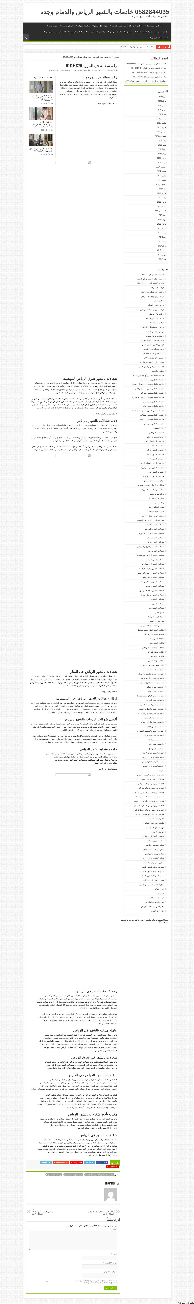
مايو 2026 (162, 97)
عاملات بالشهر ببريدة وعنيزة (152, 735)
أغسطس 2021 (160, 211)
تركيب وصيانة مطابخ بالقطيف (152, 327)
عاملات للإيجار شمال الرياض (153, 757)
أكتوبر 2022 (161, 193)
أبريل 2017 (162, 246)
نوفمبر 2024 (161, 171)
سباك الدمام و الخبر (156, 507)
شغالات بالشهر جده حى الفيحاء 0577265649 (138, 47)
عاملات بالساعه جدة (156, 691)
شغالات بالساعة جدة (156, 542)
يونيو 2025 (162, 145)
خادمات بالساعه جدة (156, 446)
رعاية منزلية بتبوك (157, 494)
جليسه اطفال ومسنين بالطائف (152, 415)
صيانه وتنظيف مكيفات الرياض (152, 626)
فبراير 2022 (161, 206)
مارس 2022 (161, 202)
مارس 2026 (161, 105)
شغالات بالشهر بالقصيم (155, 586)
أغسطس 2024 (160, 184)
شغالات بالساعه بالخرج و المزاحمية (150, 547)
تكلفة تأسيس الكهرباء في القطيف (150, 367)
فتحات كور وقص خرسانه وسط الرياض (149, 810)
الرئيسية (166, 25)
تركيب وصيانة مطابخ (153, 26)
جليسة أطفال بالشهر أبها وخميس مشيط (148, 375)
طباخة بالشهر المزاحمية (154, 634)
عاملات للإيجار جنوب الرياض (153, 753)
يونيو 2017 (162, 241)
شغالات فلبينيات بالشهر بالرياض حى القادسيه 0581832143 (42, 97)
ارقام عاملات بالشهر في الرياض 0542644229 (101, 1212)
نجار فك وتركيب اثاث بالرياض (152, 906)
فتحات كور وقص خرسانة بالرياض (151, 784)
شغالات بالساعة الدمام (155, 525)
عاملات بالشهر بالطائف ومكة (152, 722)
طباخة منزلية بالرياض (155, 652)
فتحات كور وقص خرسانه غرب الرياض (149, 805)
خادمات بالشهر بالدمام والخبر (152, 463)
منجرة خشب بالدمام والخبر (153, 880)
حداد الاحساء (159, 428)
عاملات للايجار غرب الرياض (153, 766)
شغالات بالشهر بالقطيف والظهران (150, 590)
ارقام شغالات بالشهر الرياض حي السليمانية (99, 1174)
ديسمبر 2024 (161, 167)
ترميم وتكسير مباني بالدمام (153, 345)
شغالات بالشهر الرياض (102, 57)
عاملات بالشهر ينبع (156, 748)
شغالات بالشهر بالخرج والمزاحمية (151, 573)
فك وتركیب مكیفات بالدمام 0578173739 (152, 32)
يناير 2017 (162, 259)
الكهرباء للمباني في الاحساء (153, 274)
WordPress (163, 922)
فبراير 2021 (161, 228)
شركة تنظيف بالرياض (159, 38)
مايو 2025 (162, 149)
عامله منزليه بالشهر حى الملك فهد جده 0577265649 (145, 81)
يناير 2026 (162, 114)
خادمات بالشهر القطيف (154, 454)
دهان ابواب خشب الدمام (154, 481)
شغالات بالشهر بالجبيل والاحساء (151, 568)
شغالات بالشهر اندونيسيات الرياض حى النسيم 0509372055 (42, 124)
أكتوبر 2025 (161, 127)
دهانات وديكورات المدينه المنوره (151, 485)
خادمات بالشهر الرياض (155, 450)
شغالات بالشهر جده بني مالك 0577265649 (149, 77)
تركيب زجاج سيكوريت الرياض (152, 292)
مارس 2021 (161, 224)
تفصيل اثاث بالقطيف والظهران (151, 362)
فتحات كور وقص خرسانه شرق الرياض (149, 797)
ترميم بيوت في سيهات (155, 336)
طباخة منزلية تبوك (157, 656)
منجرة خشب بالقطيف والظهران (151, 884)
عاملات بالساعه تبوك (155, 687)
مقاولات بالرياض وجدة (96, 32)
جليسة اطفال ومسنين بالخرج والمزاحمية (148, 384)
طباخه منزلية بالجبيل (156, 661)
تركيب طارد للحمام (156, 314)
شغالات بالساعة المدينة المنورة (151, 533)
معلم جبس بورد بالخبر (155, 841)
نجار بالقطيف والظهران (154, 902)
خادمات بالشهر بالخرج (155, 459)
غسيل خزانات (67, 26)
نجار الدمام (159, 889)
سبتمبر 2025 (161, 132)
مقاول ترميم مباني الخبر (154, 854)
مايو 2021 (162, 215)
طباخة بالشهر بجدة (156, 643)
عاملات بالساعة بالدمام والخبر (152, 678)
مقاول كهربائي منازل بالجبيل (153, 858)
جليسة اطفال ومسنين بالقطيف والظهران (148, 397)
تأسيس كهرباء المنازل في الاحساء (150, 283)
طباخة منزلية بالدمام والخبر (153, 647)
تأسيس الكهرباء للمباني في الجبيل (150, 279)
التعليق (114, 1229)
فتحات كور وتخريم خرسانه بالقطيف (150, 779)
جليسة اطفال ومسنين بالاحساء (152, 380)
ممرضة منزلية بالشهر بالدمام (152, 876)
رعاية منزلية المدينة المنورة (153, 489)
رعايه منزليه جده (157, 503)
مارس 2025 (161, 158)
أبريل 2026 (162, 101)
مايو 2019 (162, 237)
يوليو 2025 (162, 140)
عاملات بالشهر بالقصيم (155, 726)
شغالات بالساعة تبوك (155, 538)
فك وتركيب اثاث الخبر (155, 819)
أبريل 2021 (162, 219)
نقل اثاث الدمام (157, 911)
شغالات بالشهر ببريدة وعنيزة (152, 595)
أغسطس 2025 (160, 136)
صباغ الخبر (160, 612)
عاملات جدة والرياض (54, 32)
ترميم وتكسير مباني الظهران (152, 340)
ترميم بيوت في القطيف (154, 331)
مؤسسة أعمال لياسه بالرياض (152, 836)
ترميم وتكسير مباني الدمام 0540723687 (43, 1212)
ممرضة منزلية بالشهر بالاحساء (152, 871)
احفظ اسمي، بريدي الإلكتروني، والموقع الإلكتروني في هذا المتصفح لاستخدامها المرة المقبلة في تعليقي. (94, 1281)
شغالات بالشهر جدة (156, 604)
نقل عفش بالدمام (119, 26)
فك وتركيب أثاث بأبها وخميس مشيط (149, 814)
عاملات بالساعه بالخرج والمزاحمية (150, 683)
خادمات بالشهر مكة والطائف (152, 476)
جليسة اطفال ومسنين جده (153, 402)
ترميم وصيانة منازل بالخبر (154, 349)
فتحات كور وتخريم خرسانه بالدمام (150, 775)
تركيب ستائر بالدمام (156, 305)
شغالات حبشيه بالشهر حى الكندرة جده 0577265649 (146, 64)
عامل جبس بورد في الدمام (153, 665)
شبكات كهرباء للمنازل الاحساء (152, 516)
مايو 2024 (162, 189)
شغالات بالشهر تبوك (156, 599)
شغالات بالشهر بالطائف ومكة (152, 582)
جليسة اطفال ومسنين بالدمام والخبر (149, 389)
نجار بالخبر (160, 893)
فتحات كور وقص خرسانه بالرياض (151, 788)
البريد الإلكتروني (110, 1263)
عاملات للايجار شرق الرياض (153, 762)
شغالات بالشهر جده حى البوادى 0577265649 (148, 68)
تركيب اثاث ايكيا (135, 26)
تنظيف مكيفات (158, 371)
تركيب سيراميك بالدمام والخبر (152, 310)
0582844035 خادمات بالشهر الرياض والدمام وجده (104, 11)
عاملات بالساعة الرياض (154, 669)
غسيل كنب (53, 26)
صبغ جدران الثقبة (157, 621)
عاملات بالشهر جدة (156, 744)
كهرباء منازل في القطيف (154, 827)
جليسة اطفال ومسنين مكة (153, 406)
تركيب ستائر (159, 301)
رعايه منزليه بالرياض (156, 498)
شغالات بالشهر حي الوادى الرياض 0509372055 (41, 149)
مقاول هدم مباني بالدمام (154, 863)
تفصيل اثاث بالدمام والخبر (153, 358)
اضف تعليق (64, 70)
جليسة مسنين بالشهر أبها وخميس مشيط (148, 410)
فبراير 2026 (161, 110)
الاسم (114, 1254)
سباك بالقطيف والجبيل (155, 511)
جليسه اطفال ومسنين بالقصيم (152, 419)
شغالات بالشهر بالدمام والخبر (152, 577)
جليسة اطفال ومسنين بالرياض (152, 393)
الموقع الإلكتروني (110, 1272)
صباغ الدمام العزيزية (156, 617)
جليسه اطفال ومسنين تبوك (153, 424)
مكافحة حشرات (84, 26)
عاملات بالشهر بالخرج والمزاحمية (151, 713)
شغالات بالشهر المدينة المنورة (152, 564)
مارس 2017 (161, 250)
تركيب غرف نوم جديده (155, 318)
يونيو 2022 (162, 198)
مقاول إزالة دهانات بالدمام (153, 849)
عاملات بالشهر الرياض (155, 700)
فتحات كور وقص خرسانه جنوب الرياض (149, 792)
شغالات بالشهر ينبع (156, 608)
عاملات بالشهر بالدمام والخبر (152, 718)
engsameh (111, 70)
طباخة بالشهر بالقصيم (155, 639)
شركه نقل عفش (100, 26)
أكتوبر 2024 (161, 176)
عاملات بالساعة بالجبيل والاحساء (151, 674)
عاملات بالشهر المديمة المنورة (152, 705)
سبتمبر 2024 (161, 180)
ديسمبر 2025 (161, 119)
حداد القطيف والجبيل (155, 437)
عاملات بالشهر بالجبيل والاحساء (151, 709)
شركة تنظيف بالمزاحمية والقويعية (150, 520)
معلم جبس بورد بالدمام (155, 845)
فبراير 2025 (161, 162)
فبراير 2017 (161, 255)
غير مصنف (160, 770)
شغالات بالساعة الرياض (154, 529)
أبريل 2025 (162, 154)
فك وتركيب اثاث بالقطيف (154, 823)
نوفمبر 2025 (161, 123)
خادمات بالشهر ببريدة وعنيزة (152, 468)
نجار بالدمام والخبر (156, 898)
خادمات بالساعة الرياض (154, 441)
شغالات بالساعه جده (156, 551)
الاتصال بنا (128, 32)
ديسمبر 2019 (161, 233)
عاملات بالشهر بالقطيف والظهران (150, 731)
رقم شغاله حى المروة (54, 1174)
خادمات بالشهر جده (156, 472)
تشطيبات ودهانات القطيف (153, 353)
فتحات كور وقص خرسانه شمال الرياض (148, 801)
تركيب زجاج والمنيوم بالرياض (152, 296)
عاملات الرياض (115, 32)
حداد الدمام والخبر (157, 432)
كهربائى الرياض (158, 832)
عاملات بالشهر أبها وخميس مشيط (150, 696)
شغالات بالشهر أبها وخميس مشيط (150, 555)
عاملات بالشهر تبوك (156, 740)
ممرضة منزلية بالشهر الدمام (153, 867)
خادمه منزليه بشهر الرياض (73, 1174)
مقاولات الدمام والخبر (74, 32)
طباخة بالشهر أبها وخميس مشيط (151, 630)
